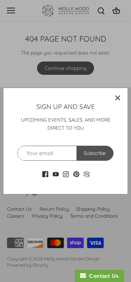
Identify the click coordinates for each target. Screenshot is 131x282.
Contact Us (102, 276)
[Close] (117, 98)
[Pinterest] (76, 174)
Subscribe (94, 153)
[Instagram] (66, 174)
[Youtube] (56, 174)
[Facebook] (45, 174)
